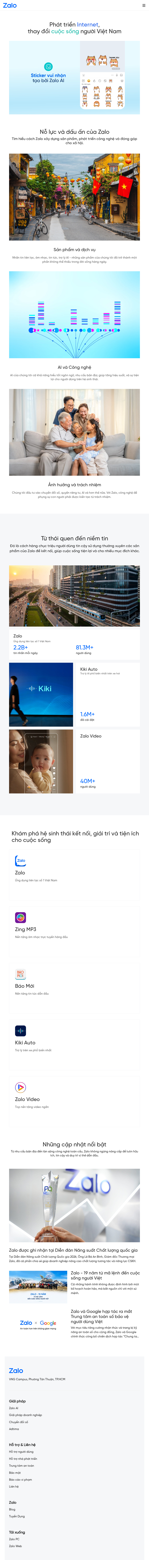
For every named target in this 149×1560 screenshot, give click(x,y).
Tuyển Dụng (17, 1516)
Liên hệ (14, 1486)
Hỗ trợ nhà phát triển (23, 1459)
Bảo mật (15, 1472)
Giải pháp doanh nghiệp (25, 1415)
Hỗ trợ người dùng (21, 1451)
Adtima (14, 1429)
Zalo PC (14, 1539)
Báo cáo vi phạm (20, 1479)
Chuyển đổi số (18, 1422)
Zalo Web (15, 1546)
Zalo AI (13, 1408)
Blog (12, 1509)
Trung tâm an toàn (21, 1465)
